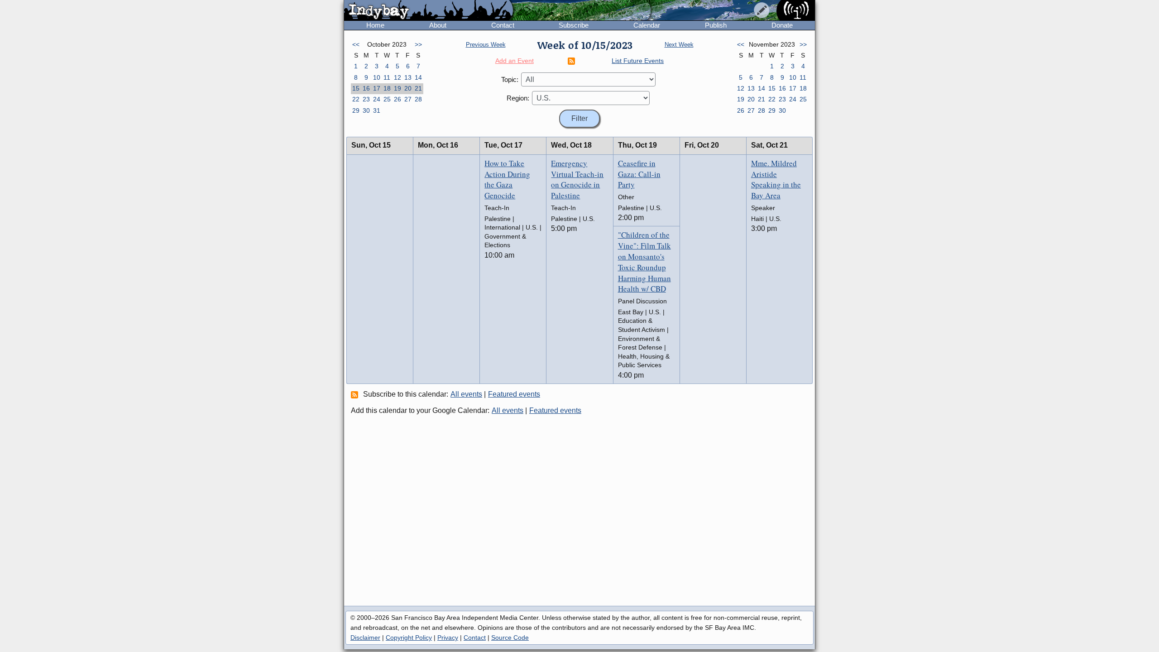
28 (418, 99)
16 (366, 88)
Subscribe (574, 25)
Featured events (514, 394)
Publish (716, 25)
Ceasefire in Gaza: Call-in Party (639, 174)
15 (355, 88)
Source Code (510, 637)
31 (376, 110)
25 (387, 99)
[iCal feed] (356, 394)
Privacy (447, 637)
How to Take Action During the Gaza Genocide (507, 179)
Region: (518, 98)
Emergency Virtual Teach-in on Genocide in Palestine (577, 179)
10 (376, 77)
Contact (502, 25)
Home (375, 25)
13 (408, 77)
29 (355, 110)
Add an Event (514, 60)
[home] (428, 11)
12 (397, 77)
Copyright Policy (409, 637)
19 (397, 88)
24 (376, 99)
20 (408, 88)
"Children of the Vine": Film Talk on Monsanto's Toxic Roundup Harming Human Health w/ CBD (644, 262)
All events (466, 394)
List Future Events (638, 60)
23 (366, 99)
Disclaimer (365, 637)
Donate (782, 25)
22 (355, 99)
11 (386, 77)
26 (397, 99)
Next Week (679, 44)
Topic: (509, 79)
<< (355, 44)
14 (418, 77)
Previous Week (486, 44)
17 (376, 88)
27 (408, 99)
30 (366, 110)
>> (418, 44)
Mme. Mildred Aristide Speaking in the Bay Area (776, 179)
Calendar (646, 25)
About (437, 25)
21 (418, 88)
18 (387, 88)
